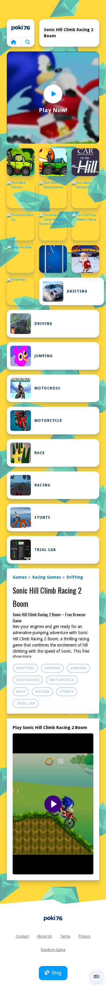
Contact (22, 936)
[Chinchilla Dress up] (20, 227)
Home (20, 28)
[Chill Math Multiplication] (53, 194)
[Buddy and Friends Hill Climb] (20, 162)
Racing (42, 485)
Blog (57, 973)
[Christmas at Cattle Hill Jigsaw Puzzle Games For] (53, 227)
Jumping (43, 356)
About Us (44, 936)
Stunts (42, 517)
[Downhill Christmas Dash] (85, 259)
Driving (43, 324)
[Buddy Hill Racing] (53, 162)
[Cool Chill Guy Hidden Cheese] (85, 227)
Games (20, 577)
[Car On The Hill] (85, 162)
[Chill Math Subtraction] (85, 194)
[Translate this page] (96, 976)
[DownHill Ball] (53, 259)
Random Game (53, 950)
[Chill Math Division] (20, 194)
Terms (65, 936)
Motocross (47, 388)
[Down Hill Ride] (20, 259)
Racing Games (46, 577)
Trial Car (45, 550)
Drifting (77, 291)
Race (39, 453)
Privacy (84, 936)
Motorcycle (48, 421)
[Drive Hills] (20, 291)
